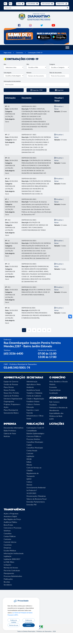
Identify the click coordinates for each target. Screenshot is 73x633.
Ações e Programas (11, 513)
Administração (32, 381)
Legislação (30, 456)
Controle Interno (10, 542)
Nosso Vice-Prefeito (11, 393)
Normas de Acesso (11, 568)
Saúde (29, 418)
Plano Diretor (9, 387)
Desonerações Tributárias (36, 496)
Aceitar (28, 625)
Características (55, 390)
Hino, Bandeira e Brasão (58, 381)
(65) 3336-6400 (13, 353)
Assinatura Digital (10, 516)
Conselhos (8, 533)
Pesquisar (13, 90)
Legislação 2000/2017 (12, 559)
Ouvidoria (53, 405)
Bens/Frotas (8, 525)
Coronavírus (19, 52)
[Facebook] (19, 25)
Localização (53, 393)
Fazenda (30, 413)
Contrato (30, 453)
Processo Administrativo (13, 576)
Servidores (8, 585)
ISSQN (29, 459)
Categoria (52, 64)
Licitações (56, 423)
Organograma (9, 401)
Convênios (8, 545)
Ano (5, 64)
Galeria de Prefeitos (11, 396)
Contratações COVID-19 (35, 52)
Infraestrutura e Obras (35, 416)
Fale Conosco (54, 402)
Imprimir (60, 90)
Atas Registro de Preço (12, 519)
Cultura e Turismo (33, 404)
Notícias (7, 436)
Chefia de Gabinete (34, 396)
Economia (53, 387)
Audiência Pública (10, 522)
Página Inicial (7, 52)
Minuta (29, 465)
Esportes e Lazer (33, 410)
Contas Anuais (32, 450)
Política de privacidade (28, 620)
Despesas (7, 548)
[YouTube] (53, 25)
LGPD (51, 419)
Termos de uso (13, 625)
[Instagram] (30, 25)
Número (29, 72)
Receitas (7, 582)
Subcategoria (7, 72)
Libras (19, 3)
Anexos (29, 485)
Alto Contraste (46, 3)
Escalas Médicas (10, 550)
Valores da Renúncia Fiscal (36, 499)
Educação (30, 407)
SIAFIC (29, 479)
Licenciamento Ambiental (36, 487)
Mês (28, 64)
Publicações (8, 579)
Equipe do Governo (11, 381)
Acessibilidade (31, 3)
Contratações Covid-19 (35, 428)
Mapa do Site (61, 3)
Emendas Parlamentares (36, 502)
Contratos (7, 539)
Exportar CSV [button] (37, 90)
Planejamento (9, 573)
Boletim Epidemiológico (35, 433)
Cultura (29, 482)
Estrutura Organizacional (13, 399)
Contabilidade (32, 431)
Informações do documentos (12, 81)
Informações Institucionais (13, 553)
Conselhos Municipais (35, 448)
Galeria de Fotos (10, 433)
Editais (29, 462)
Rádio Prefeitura (10, 431)
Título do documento (55, 72)
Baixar (56, 109)
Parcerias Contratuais (12, 570)
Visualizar (59, 106)
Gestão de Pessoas (11, 384)
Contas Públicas (10, 536)
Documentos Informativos (13, 428)
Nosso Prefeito (9, 390)
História (52, 384)
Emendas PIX (31, 505)
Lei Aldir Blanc (9, 562)
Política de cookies (13, 620)
